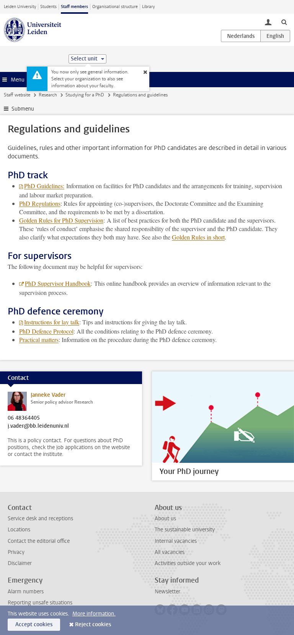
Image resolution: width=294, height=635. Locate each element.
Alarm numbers (26, 591)
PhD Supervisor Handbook (58, 283)
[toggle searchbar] (284, 22)
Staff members (74, 7)
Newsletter (167, 591)
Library (148, 7)
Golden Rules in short (198, 237)
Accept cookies (33, 624)
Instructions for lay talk (51, 322)
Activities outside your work (187, 563)
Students (48, 7)
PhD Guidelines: (44, 186)
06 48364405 (24, 418)
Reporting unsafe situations (40, 602)
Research (48, 95)
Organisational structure (115, 7)
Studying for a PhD (84, 95)
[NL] (241, 36)
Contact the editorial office (39, 541)
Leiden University (20, 7)
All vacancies (170, 552)
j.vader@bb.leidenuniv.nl (38, 426)
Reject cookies (93, 624)
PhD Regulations (39, 203)
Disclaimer (20, 563)
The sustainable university (185, 529)
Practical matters (39, 339)
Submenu (22, 108)
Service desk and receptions (40, 518)
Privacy (16, 552)
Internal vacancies (176, 541)
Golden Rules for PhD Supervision (61, 220)
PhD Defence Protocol (46, 331)
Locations (19, 529)
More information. (94, 613)
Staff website (17, 95)
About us (165, 518)
